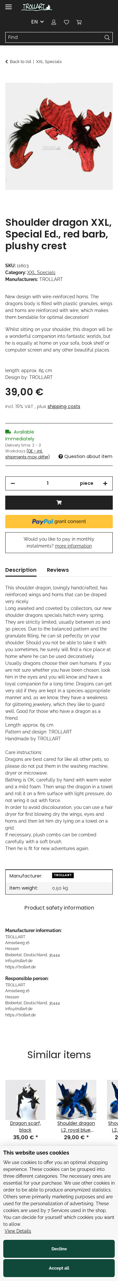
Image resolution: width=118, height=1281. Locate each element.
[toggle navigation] (8, 4)
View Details (18, 1231)
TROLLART (63, 875)
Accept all (59, 1268)
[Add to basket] (10, 79)
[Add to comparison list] (82, 95)
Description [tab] (20, 570)
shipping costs (64, 406)
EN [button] (34, 21)
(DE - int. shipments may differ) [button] (27, 454)
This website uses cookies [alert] (36, 1153)
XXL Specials (41, 272)
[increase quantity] (105, 483)
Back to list (20, 61)
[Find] (107, 37)
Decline (59, 1248)
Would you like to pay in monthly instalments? (59, 542)
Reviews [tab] (58, 570)
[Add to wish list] (99, 95)
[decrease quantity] (13, 483)
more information (73, 546)
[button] (54, 21)
